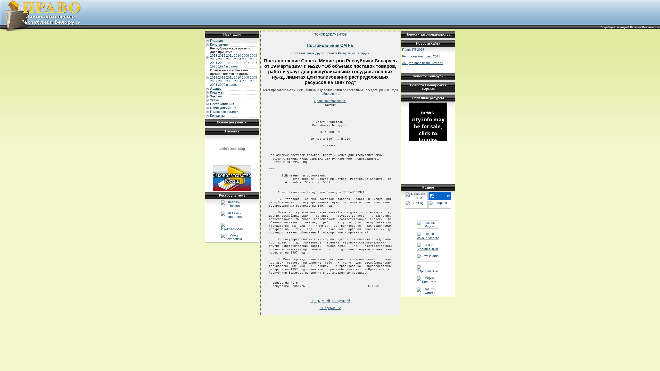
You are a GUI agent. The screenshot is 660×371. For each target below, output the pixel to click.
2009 (245, 55)
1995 (213, 66)
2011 (229, 55)
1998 (237, 63)
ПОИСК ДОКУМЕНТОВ (330, 34)
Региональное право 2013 (421, 56)
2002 (253, 59)
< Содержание (330, 308)
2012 (221, 55)
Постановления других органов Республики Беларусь (330, 53)
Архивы (216, 88)
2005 (229, 59)
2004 (237, 59)
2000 (221, 63)
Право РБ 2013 (413, 50)
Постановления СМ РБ (330, 45)
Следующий (341, 301)
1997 (245, 63)
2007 (213, 59)
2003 (245, 59)
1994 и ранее (228, 66)
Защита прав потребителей (422, 63)
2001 (213, 63)
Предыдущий (320, 301)
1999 (229, 63)
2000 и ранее (228, 85)
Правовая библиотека (330, 101)
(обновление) (330, 94)
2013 (213, 55)
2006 (221, 59)
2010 (237, 55)
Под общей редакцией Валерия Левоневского (630, 27)
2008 (253, 55)
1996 (253, 63)
